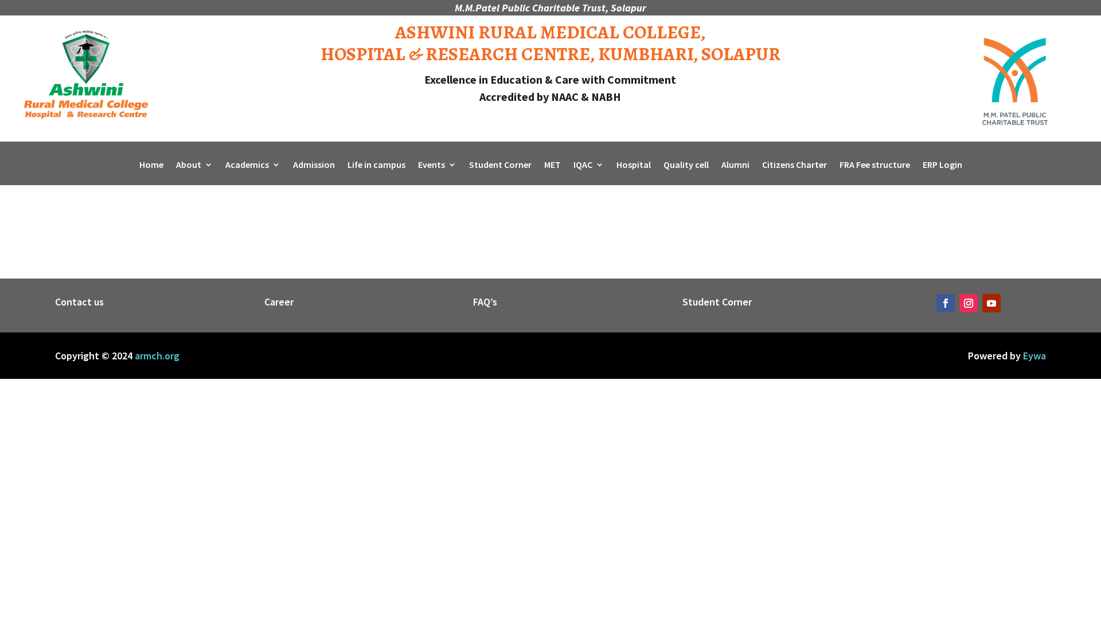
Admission (314, 165)
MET (552, 165)
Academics (247, 165)
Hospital (633, 165)
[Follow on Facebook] (945, 303)
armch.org (157, 355)
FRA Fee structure (875, 165)
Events (431, 165)
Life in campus (376, 165)
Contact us (79, 301)
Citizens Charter (794, 165)
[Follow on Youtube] (991, 303)
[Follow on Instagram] (968, 303)
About (188, 165)
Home (151, 165)
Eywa (1034, 355)
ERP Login (942, 165)
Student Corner (500, 165)
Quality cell (686, 165)
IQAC (582, 165)
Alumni (735, 165)
